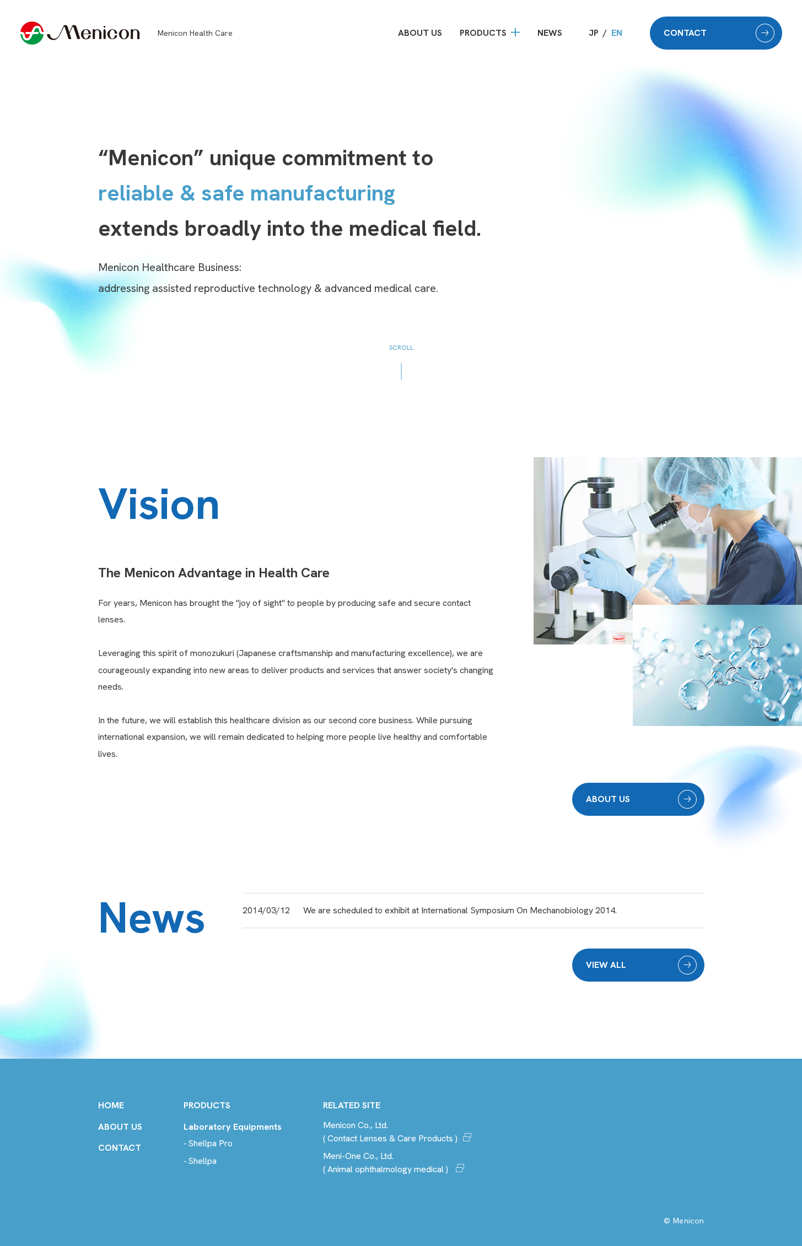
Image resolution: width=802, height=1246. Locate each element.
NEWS (549, 33)
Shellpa (202, 1161)
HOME (111, 1105)
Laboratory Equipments (233, 1127)
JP (594, 33)
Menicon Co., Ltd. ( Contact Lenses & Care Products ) (390, 1131)
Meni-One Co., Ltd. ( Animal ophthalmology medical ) (386, 1162)
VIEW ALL (606, 965)
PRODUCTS (483, 33)
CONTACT (685, 33)
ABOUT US (420, 33)
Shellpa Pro (210, 1143)
